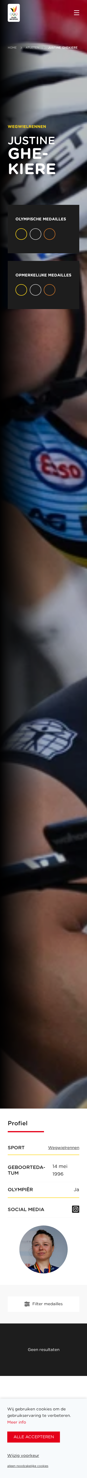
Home (12, 47)
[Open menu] (76, 13)
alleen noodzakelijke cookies (27, 1466)
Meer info (16, 1422)
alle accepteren (34, 1437)
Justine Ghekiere (63, 47)
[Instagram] (75, 1210)
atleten (32, 47)
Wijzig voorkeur (23, 1456)
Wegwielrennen (63, 1148)
